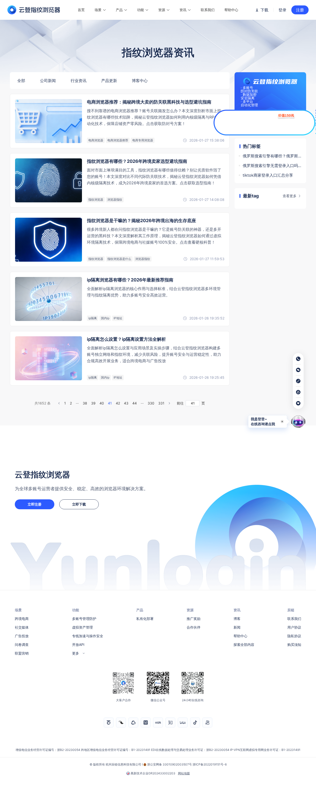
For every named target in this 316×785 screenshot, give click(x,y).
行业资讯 (78, 80)
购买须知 (294, 644)
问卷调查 (22, 644)
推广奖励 (193, 618)
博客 (237, 618)
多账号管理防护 (84, 618)
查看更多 (289, 196)
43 (126, 403)
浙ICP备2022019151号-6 (210, 764)
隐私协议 (294, 636)
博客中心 (140, 80)
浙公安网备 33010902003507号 (169, 764)
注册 (300, 9)
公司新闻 (48, 80)
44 (134, 403)
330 (151, 403)
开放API (78, 644)
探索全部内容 (244, 644)
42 (118, 403)
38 (85, 403)
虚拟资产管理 (82, 627)
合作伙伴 (193, 627)
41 (110, 403)
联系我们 (208, 10)
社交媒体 (22, 627)
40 (101, 403)
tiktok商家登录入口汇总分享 (268, 175)
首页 (81, 10)
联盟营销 (22, 653)
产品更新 (109, 80)
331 (161, 403)
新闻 (237, 627)
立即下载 (79, 504)
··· (77, 403)
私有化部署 (145, 618)
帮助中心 (231, 10)
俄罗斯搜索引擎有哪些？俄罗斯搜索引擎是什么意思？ (272, 155)
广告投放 (22, 636)
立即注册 (34, 504)
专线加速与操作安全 (87, 636)
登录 (282, 10)
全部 (21, 80)
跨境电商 (22, 618)
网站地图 (184, 773)
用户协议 (294, 627)
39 (93, 403)
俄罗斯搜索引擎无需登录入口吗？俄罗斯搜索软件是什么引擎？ (272, 165)
